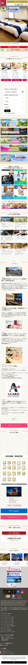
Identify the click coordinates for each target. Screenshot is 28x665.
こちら (6, 413)
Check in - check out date (10, 89)
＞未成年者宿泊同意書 (17, 505)
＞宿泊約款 (9, 505)
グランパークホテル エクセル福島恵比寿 (8, 625)
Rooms (6, 104)
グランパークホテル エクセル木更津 (3, 3)
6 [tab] (15, 162)
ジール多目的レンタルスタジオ (6, 651)
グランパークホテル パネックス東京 (7, 618)
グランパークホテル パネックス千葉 (7, 619)
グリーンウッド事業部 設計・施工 (7, 643)
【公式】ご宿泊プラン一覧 (14, 425)
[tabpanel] (14, 157)
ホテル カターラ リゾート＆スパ (6, 628)
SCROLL (2, 36)
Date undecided (11, 113)
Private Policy (14, 659)
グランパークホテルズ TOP (5, 43)
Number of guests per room (11, 95)
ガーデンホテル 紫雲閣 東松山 (6, 630)
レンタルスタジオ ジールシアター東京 (7, 653)
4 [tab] (13, 162)
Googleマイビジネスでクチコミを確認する (14, 511)
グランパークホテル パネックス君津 (7, 621)
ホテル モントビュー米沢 (5, 615)
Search (7, 110)
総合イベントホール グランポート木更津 (8, 631)
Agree (14, 662)
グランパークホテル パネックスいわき (7, 622)
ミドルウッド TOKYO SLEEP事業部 (7, 635)
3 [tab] (12, 162)
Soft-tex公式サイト (5, 343)
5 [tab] (14, 162)
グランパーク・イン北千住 (5, 627)
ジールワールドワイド (4, 650)
